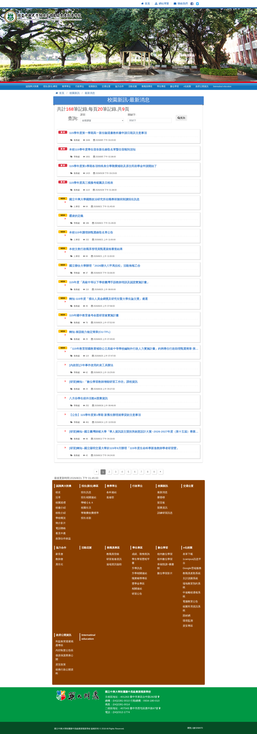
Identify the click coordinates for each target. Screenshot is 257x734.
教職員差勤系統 (192, 573)
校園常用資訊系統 (192, 608)
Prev (3, 45)
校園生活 (86, 507)
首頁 (61, 93)
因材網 (186, 615)
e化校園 (187, 86)
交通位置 (106, 86)
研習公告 (137, 593)
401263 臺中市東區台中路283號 (139, 696)
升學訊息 (137, 568)
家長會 (59, 554)
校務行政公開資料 (64, 671)
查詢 (182, 117)
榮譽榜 (161, 497)
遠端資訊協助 (114, 564)
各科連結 (111, 492)
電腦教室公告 (190, 601)
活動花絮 (132, 86)
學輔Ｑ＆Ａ (87, 502)
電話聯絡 (61, 528)
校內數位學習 (165, 554)
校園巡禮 (61, 502)
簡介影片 (61, 523)
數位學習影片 (165, 573)
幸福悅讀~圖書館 (165, 566)
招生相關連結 (88, 497)
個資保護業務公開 (64, 657)
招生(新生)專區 (50, 86)
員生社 (59, 564)
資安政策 (61, 664)
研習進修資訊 (114, 559)
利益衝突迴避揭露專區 (64, 643)
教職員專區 (147, 86)
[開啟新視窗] (192, 3)
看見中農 (61, 533)
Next (253, 45)
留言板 (161, 502)
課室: (83, 114)
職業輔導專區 (139, 578)
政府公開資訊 (202, 86)
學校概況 (61, 518)
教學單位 (66, 86)
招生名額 (86, 518)
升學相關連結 (139, 573)
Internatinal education (222, 86)
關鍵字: (132, 114)
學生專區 (161, 86)
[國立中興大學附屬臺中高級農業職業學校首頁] (44, 17)
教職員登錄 (112, 554)
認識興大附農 (32, 86)
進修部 (110, 497)
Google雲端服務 (192, 568)
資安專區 (188, 625)
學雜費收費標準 (90, 512)
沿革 (58, 497)
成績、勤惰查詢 (141, 554)
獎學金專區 (138, 583)
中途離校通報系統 (192, 594)
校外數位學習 (165, 559)
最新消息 (90, 93)
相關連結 (137, 588)
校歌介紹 (61, 512)
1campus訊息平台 (192, 561)
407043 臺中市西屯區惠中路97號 (139, 708)
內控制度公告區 (64, 650)
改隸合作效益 (63, 538)
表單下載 (188, 554)
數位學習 (174, 86)
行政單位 (79, 86)
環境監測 (188, 620)
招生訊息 (86, 492)
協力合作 (119, 86)
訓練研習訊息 (165, 512)
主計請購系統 (190, 578)
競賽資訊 (162, 507)
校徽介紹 (61, 507)
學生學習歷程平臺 (141, 561)
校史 (58, 492)
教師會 (59, 559)
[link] (128, 136)
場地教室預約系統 (192, 585)
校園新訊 (93, 86)
